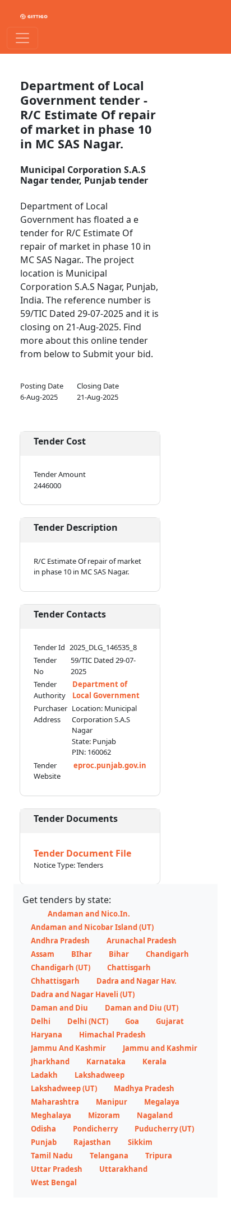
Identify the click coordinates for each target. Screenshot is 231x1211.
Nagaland (155, 1115)
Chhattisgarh (55, 981)
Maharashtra (55, 1102)
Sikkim (140, 1142)
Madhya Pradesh (144, 1088)
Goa (132, 1021)
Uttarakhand (123, 1169)
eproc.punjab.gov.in (109, 765)
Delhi (40, 1021)
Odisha (43, 1129)
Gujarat (170, 1021)
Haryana (46, 1035)
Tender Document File (82, 853)
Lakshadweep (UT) (64, 1088)
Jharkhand (50, 1061)
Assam (42, 954)
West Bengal (54, 1182)
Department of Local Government (106, 689)
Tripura (158, 1156)
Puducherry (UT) (164, 1129)
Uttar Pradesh (56, 1169)
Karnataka (106, 1061)
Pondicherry (95, 1129)
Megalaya (161, 1102)
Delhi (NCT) (87, 1021)
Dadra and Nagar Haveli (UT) (83, 994)
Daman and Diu (59, 1008)
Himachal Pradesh (112, 1035)
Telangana (109, 1156)
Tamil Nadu (52, 1156)
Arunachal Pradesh (142, 941)
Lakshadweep (99, 1075)
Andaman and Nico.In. (89, 914)
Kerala (154, 1061)
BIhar (81, 954)
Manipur (111, 1102)
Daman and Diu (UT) (141, 1008)
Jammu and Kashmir (160, 1048)
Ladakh (44, 1075)
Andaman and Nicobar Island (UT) (92, 927)
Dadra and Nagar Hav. (136, 981)
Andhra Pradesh (60, 941)
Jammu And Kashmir (68, 1048)
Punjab (44, 1142)
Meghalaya (51, 1115)
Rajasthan (92, 1142)
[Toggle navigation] (22, 38)
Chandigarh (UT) (60, 967)
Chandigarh (167, 954)
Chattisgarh (129, 967)
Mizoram (104, 1115)
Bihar (119, 954)
